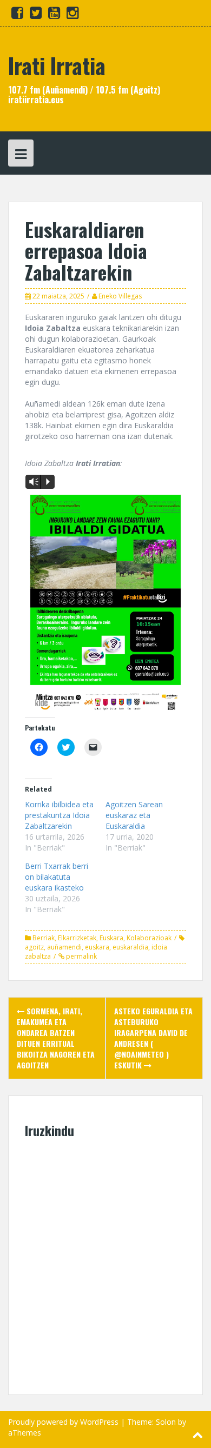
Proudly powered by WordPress (63, 1422)
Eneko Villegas (120, 296)
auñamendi (64, 947)
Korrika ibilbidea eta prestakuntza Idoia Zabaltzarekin (59, 815)
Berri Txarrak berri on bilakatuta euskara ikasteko (56, 877)
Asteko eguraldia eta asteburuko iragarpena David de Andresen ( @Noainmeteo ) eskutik (153, 1038)
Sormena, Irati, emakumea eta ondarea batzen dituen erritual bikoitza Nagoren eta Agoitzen (56, 1038)
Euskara (111, 937)
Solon (166, 1422)
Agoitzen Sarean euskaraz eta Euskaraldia (134, 815)
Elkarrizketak (77, 937)
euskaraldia (130, 947)
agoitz (34, 947)
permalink (80, 956)
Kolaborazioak (149, 937)
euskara (97, 947)
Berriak (43, 937)
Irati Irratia (57, 65)
